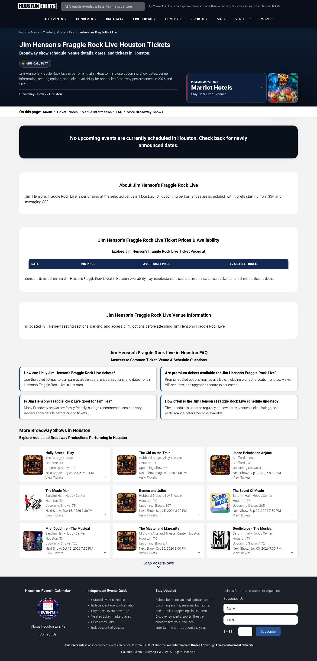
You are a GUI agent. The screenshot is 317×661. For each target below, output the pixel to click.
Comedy (171, 19)
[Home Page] (37, 6)
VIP (219, 19)
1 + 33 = (229, 631)
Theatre (47, 32)
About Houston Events (48, 626)
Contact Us (48, 634)
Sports (197, 19)
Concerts (84, 19)
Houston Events (29, 32)
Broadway (114, 19)
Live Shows (142, 19)
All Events (53, 19)
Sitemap (150, 652)
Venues (241, 19)
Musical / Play (65, 32)
